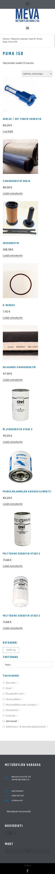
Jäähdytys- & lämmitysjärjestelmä (26, 726)
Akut (8, 688)
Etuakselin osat (15, 693)
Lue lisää (8, 131)
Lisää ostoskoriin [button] (13, 193)
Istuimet (10, 715)
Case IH (32, 39)
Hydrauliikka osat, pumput (21, 704)
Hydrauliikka (13, 699)
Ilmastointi (12, 710)
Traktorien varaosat (19, 39)
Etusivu (6, 39)
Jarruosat (11, 721)
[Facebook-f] (27, 871)
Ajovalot (11, 682)
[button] (27, 3)
